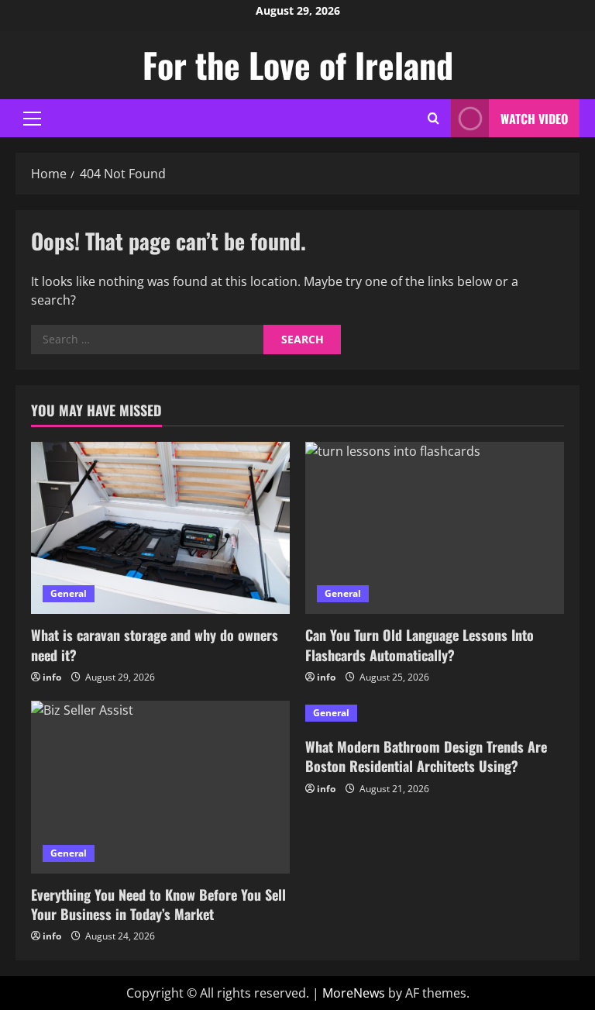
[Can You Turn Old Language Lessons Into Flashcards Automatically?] (434, 528)
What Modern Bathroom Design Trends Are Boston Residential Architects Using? (426, 756)
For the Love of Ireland (298, 65)
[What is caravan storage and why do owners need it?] (160, 528)
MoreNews (353, 992)
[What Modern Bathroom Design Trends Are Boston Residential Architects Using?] (434, 713)
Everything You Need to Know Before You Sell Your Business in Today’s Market (158, 904)
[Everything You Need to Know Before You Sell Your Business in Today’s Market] (160, 787)
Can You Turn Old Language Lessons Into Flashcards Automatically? (419, 644)
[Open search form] (433, 118)
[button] (32, 118)
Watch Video (534, 118)
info (52, 677)
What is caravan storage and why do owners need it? (154, 644)
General (68, 593)
